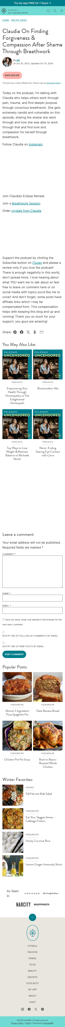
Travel (32, 958)
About (32, 995)
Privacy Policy (17, 1023)
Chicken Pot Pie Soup (17, 759)
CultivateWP (48, 1023)
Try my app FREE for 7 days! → (32, 3)
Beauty (32, 971)
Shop (32, 1002)
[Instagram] (22, 1009)
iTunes (37, 263)
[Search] (55, 10)
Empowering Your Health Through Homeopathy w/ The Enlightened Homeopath (17, 395)
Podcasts (32, 983)
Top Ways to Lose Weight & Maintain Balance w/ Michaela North (17, 453)
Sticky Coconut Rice (38, 841)
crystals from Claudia (26, 211)
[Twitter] (35, 1009)
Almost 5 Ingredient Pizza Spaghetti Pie (17, 713)
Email (6, 605)
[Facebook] (29, 1009)
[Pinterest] (42, 1009)
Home (5, 20)
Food (32, 964)
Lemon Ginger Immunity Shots (44, 864)
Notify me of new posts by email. (23, 646)
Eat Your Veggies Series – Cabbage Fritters (40, 819)
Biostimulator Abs (47, 388)
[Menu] (61, 10)
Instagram (36, 144)
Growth (32, 977)
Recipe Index (19, 20)
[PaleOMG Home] (14, 11)
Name (6, 593)
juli (18, 60)
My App (32, 989)
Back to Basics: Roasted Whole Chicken (48, 763)
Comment (9, 554)
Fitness (32, 946)
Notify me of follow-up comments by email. (30, 636)
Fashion (32, 952)
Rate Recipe (12, 75)
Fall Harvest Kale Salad (39, 794)
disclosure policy (54, 83)
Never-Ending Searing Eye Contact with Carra (48, 452)
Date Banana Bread (47, 711)
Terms (28, 1023)
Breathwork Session (26, 203)
